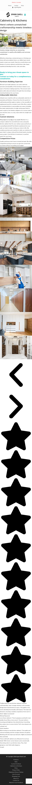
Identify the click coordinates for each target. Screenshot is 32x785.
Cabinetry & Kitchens (16, 766)
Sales (16, 761)
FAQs (22, 5)
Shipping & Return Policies (16, 772)
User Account (16, 774)
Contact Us (16, 780)
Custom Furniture (16, 764)
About (9, 5)
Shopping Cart (16, 776)
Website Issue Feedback (16, 782)
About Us (16, 778)
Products (16, 759)
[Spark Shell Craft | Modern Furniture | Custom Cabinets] (14, 14)
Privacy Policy (16, 770)
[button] (16, 375)
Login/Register (17, 7)
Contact (16, 5)
